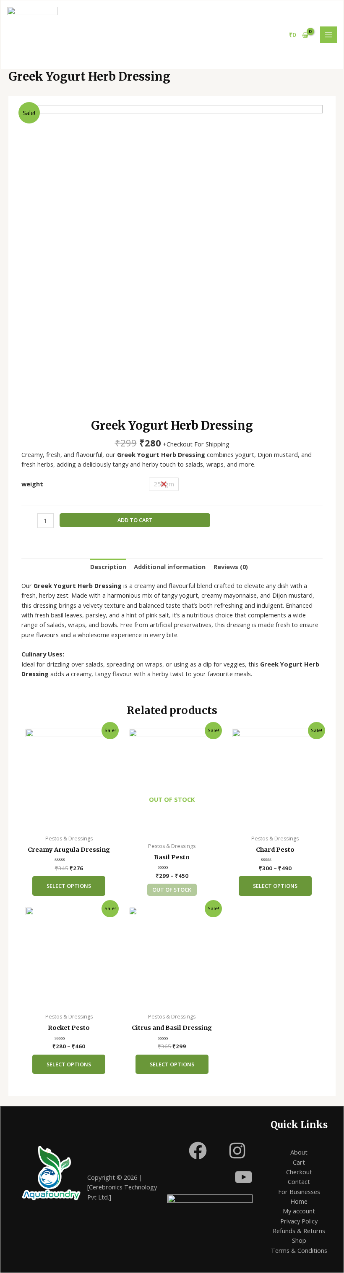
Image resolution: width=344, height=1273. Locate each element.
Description (108, 566)
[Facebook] (198, 1150)
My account (299, 1211)
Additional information (170, 566)
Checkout (299, 1172)
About (299, 1152)
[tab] (108, 567)
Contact (299, 1181)
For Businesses (299, 1191)
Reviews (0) (231, 566)
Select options (69, 886)
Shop (299, 1240)
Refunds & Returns (299, 1230)
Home (299, 1201)
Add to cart (135, 520)
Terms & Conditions (299, 1250)
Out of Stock (171, 889)
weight (32, 484)
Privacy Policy (299, 1221)
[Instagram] (237, 1150)
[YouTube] (243, 1177)
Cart (299, 1162)
